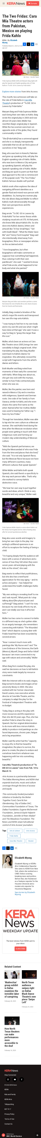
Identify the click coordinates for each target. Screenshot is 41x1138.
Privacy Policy (9, 1114)
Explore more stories (11, 91)
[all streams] (38, 1135)
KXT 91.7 (8, 1109)
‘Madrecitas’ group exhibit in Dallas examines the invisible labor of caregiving (12, 989)
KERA (7, 1089)
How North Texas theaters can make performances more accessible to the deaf (12, 1037)
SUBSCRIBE (20, 948)
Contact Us (8, 1124)
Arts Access (30, 831)
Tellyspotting (9, 1104)
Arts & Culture (15, 831)
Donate (34, 3)
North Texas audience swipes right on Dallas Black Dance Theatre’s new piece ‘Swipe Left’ (29, 992)
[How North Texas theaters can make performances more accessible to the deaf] (12, 1021)
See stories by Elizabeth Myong (25, 893)
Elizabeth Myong (23, 857)
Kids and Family (10, 1094)
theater (31, 841)
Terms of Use (9, 1119)
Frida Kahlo (14, 836)
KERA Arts (8, 1099)
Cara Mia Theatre (16, 841)
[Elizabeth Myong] (7, 861)
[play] (3, 1135)
